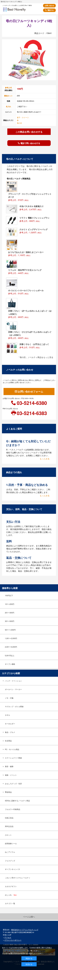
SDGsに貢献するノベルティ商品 (17, 800)
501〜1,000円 (10, 630)
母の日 (19, 123)
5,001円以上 (9, 655)
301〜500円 (9, 621)
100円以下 (9, 595)
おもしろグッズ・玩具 (13, 783)
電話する (50, 10)
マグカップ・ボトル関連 (14, 706)
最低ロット (8, 95)
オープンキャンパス (12, 869)
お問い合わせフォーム (30, 391)
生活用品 (8, 740)
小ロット (8, 835)
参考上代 (8, 87)
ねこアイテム (10, 852)
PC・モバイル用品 (12, 749)
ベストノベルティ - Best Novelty (18, 10)
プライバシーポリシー (13, 940)
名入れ (8, 106)
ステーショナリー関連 (13, 758)
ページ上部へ (29, 916)
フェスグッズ (10, 860)
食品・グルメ (10, 732)
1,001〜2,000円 (11, 638)
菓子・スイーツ (23, 117)
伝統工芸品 (9, 818)
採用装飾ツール (11, 843)
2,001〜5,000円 (11, 647)
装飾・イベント (11, 775)
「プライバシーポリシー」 (14, 950)
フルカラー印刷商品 (12, 809)
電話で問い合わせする (30, 143)
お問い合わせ (49, 5)
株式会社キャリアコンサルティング (24, 930)
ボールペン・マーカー (13, 689)
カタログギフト (11, 886)
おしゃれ (10, 895)
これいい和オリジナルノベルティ (17, 877)
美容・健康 (9, 766)
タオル (7, 715)
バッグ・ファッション (13, 681)
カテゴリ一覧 (10, 903)
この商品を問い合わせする (29, 131)
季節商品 (8, 792)
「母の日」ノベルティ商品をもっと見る (35, 357)
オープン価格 (10, 664)
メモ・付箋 (9, 698)
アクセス (8, 937)
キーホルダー (10, 723)
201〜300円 (9, 612)
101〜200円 (9, 604)
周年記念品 (9, 826)
